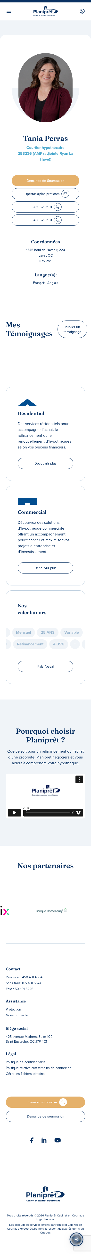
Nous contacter (17, 1015)
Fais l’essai (45, 666)
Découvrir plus (45, 463)
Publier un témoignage (72, 329)
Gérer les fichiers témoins (25, 1073)
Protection (13, 1009)
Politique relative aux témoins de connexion (38, 1067)
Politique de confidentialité (25, 1062)
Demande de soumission (45, 1116)
